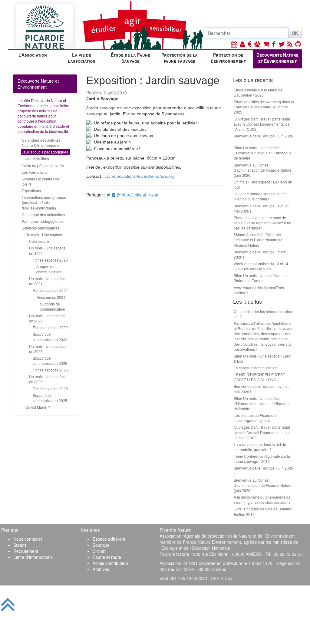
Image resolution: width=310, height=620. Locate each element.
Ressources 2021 (50, 297)
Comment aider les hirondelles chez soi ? (263, 314)
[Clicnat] (257, 43)
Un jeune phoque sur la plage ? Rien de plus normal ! (260, 196)
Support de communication (48, 269)
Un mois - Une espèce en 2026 (47, 349)
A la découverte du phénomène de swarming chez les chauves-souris (262, 499)
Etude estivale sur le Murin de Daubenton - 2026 (258, 92)
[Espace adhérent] (242, 43)
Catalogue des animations (43, 214)
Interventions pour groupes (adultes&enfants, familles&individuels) (44, 202)
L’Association (32, 55)
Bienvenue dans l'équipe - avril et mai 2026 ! (261, 208)
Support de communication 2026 (50, 360)
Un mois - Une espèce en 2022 (47, 318)
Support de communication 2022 (50, 336)
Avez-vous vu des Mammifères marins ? (259, 290)
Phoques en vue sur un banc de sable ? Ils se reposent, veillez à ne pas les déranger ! (262, 222)
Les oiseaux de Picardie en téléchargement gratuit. (256, 418)
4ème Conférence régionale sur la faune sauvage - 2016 (262, 458)
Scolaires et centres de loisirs (40, 181)
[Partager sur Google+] (118, 195)
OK (295, 33)
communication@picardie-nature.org (140, 176)
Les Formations (34, 172)
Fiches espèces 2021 (50, 290)
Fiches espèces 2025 (50, 388)
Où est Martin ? (37, 407)
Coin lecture (39, 241)
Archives (101, 569)
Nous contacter (27, 539)
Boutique (101, 545)
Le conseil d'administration (256, 367)
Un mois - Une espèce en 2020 (47, 250)
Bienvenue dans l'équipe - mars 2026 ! (260, 254)
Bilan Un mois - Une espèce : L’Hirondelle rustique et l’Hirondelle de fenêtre (263, 152)
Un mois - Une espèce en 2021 (47, 281)
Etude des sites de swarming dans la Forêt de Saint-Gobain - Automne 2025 (264, 106)
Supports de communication (52, 306)
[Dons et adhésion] (250, 43)
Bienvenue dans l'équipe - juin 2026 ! (263, 138)
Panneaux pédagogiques (43, 221)
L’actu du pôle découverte (43, 165)
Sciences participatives (41, 227)
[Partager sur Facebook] (113, 195)
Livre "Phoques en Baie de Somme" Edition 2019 (263, 511)
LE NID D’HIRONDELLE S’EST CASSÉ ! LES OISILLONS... (259, 377)
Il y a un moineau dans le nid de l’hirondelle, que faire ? (260, 447)
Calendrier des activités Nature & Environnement (42, 142)
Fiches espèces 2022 (50, 327)
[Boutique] (266, 43)
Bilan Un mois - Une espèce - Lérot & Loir (262, 358)
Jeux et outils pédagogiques (45, 151)
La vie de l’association (81, 58)
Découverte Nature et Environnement (277, 58)
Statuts (20, 545)
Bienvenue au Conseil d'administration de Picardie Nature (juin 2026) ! (263, 170)
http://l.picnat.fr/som (141, 195)
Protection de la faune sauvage (179, 58)
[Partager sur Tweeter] (109, 195)
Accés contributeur (110, 563)
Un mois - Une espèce (43, 234)
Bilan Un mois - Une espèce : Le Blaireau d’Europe (260, 278)
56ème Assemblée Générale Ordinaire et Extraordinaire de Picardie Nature (258, 239)
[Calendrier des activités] (234, 43)
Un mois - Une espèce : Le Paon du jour (263, 184)
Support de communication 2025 (50, 398)
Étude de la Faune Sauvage (130, 58)
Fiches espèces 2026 (50, 369)
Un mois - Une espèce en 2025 (47, 379)
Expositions (31, 190)
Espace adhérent (109, 539)
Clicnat (99, 551)
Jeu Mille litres (37, 158)
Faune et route (107, 557)
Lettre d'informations (33, 557)
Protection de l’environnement (228, 58)
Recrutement (25, 551)
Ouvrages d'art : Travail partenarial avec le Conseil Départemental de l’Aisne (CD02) (262, 124)
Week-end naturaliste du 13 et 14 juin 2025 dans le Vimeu (261, 266)
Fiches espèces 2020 (50, 259)
